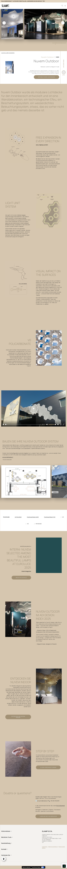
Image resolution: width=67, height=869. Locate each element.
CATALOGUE (18, 517)
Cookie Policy (45, 846)
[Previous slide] (4, 23)
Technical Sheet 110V (49, 517)
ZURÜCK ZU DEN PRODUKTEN (7, 53)
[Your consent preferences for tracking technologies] (64, 866)
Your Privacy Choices (36, 867)
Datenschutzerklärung (53, 846)
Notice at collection (26, 867)
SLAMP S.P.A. (47, 831)
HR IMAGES (39, 523)
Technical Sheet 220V (33, 517)
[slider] (23, 424)
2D (63, 517)
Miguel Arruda (55, 66)
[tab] (52, 43)
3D (28, 523)
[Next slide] (63, 23)
